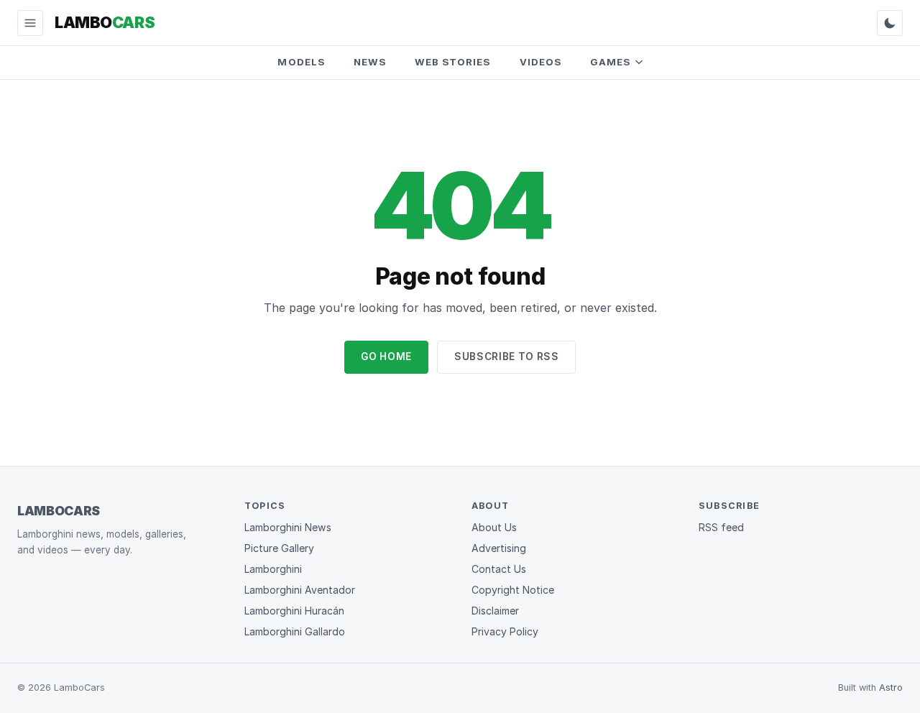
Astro (891, 687)
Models (300, 62)
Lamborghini (273, 569)
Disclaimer (495, 610)
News (370, 62)
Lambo (105, 22)
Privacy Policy (505, 631)
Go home (386, 356)
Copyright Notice (513, 590)
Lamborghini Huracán (294, 610)
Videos (540, 62)
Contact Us (499, 569)
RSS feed (721, 527)
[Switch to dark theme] (890, 23)
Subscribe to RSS (506, 356)
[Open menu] (30, 23)
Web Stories (453, 62)
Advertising (499, 548)
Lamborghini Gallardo (294, 631)
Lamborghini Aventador (299, 590)
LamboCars (58, 510)
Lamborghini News (287, 527)
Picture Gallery (279, 548)
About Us (494, 527)
